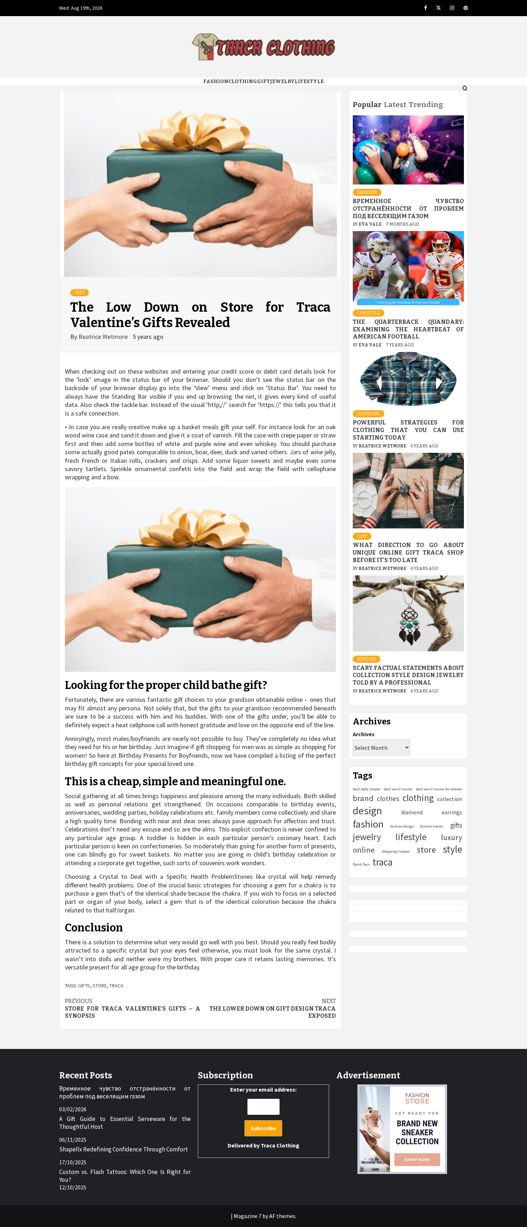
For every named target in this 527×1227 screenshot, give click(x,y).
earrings (452, 811)
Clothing (242, 81)
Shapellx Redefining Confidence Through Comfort (123, 1149)
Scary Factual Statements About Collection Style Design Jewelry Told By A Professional (408, 675)
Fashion (215, 81)
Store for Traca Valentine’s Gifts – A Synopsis (132, 1009)
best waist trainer (398, 789)
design (367, 810)
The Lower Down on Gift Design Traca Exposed (272, 1009)
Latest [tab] (395, 104)
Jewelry (282, 81)
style (452, 849)
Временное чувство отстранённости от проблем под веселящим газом (408, 209)
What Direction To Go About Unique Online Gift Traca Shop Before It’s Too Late (408, 553)
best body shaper (366, 789)
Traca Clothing (280, 1145)
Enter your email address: (263, 1117)
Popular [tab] (367, 104)
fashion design (402, 826)
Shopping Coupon (395, 851)
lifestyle (411, 837)
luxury (451, 837)
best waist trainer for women (439, 789)
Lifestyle (309, 81)
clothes (388, 798)
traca (116, 985)
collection (449, 798)
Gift (263, 81)
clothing (418, 798)
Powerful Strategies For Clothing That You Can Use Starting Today (408, 430)
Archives (364, 733)
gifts (84, 985)
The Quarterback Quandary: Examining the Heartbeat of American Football (408, 329)
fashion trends (431, 826)
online (364, 850)
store (99, 985)
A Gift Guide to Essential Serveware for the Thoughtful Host (125, 1123)
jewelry (367, 837)
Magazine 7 (247, 1215)
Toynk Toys (361, 864)
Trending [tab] (426, 104)
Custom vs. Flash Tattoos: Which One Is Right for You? (125, 1176)
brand (363, 798)
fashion (368, 824)
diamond (412, 811)
